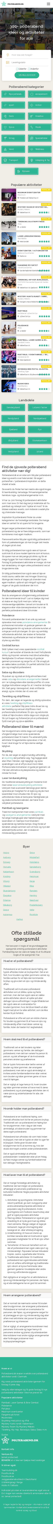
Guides (4, 1435)
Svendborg (35, 872)
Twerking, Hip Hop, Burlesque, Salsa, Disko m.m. (24, 1430)
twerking (14, 703)
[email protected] (13, 1496)
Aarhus (19, 919)
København (8, 872)
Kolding (6, 876)
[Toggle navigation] (48, 4)
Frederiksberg (36, 905)
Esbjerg (6, 862)
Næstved (34, 900)
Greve (6, 910)
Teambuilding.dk (9, 1470)
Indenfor (35, 69)
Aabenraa (7, 914)
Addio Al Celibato (9, 1485)
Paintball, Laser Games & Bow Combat (20, 1402)
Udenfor (22, 69)
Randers (33, 891)
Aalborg (7, 857)
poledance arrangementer (35, 622)
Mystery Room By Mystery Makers (17, 1427)
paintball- (39, 812)
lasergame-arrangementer (18, 815)
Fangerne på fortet (10, 1414)
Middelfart (34, 857)
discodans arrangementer (28, 679)
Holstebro (34, 862)
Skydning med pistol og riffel (15, 1420)
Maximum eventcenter (12, 1411)
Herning (33, 895)
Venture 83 (7, 1454)
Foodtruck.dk (7, 1473)
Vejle (32, 910)
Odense (6, 900)
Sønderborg (35, 867)
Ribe (32, 886)
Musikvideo (6, 1417)
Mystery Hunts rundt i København (17, 1424)
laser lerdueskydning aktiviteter (27, 785)
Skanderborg (9, 891)
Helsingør (34, 876)
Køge (32, 881)
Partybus (5, 1408)
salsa (10, 679)
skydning (8, 758)
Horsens (7, 867)
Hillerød (6, 886)
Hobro (6, 852)
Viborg (6, 881)
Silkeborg (7, 905)
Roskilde (34, 914)
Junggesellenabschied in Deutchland (18, 1479)
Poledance (6, 1405)
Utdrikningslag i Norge (12, 1482)
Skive (32, 852)
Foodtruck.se (7, 1476)
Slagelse (7, 895)
